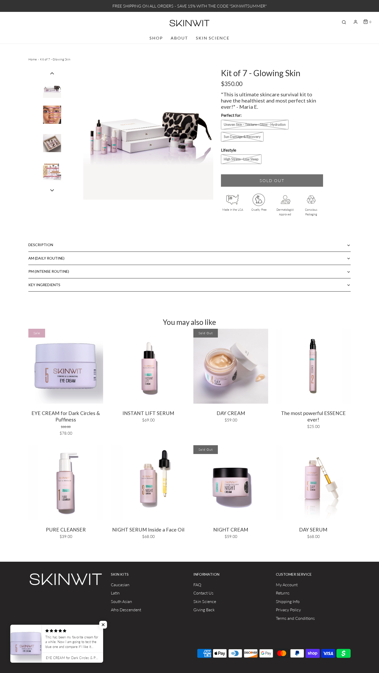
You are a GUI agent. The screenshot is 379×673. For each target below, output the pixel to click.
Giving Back (204, 609)
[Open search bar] (344, 22)
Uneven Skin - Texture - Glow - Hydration (255, 124)
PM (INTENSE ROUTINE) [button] (48, 271)
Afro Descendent (126, 609)
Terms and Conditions (295, 618)
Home (32, 59)
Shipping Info (288, 601)
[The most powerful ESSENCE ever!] (313, 365)
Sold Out (272, 180)
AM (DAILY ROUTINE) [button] (46, 258)
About (179, 37)
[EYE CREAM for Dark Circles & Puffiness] (65, 365)
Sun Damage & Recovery (242, 137)
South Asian (121, 601)
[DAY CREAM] (230, 365)
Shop (156, 37)
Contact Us (203, 592)
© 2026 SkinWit (39, 652)
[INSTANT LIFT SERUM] (148, 365)
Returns (283, 592)
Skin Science (212, 37)
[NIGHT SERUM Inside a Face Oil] (148, 482)
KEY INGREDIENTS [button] (44, 285)
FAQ (197, 584)
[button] (52, 72)
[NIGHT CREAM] (230, 482)
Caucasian (120, 584)
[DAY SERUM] (313, 482)
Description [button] (40, 244)
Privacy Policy (288, 609)
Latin (115, 592)
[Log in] (355, 22)
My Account (287, 584)
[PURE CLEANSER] (65, 482)
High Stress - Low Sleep (241, 159)
